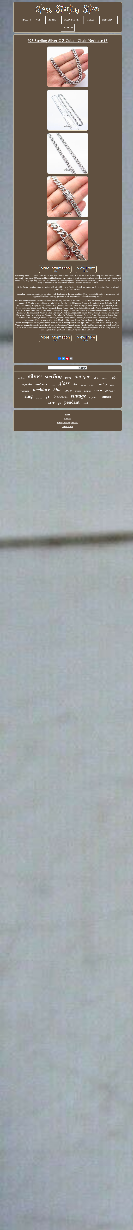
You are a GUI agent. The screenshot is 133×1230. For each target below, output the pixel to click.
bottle (68, 390)
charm (53, 385)
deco (98, 390)
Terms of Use (67, 426)
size (75, 384)
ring (28, 396)
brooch (78, 391)
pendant (71, 402)
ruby (113, 377)
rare (112, 385)
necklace (41, 389)
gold (48, 397)
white (96, 378)
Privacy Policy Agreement (67, 422)
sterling (53, 376)
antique (82, 376)
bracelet (60, 396)
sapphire (27, 384)
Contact (67, 418)
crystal (93, 397)
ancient (83, 385)
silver (35, 376)
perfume (21, 378)
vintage (78, 396)
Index (67, 414)
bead (85, 403)
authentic (42, 384)
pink (91, 385)
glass (64, 383)
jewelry (110, 390)
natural (87, 391)
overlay (102, 384)
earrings (54, 403)
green (104, 378)
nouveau (39, 398)
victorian (25, 391)
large (68, 377)
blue (57, 389)
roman (106, 396)
